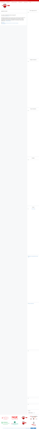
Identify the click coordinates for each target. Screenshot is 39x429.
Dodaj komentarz (3, 23)
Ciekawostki (3, 22)
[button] (38, 2)
